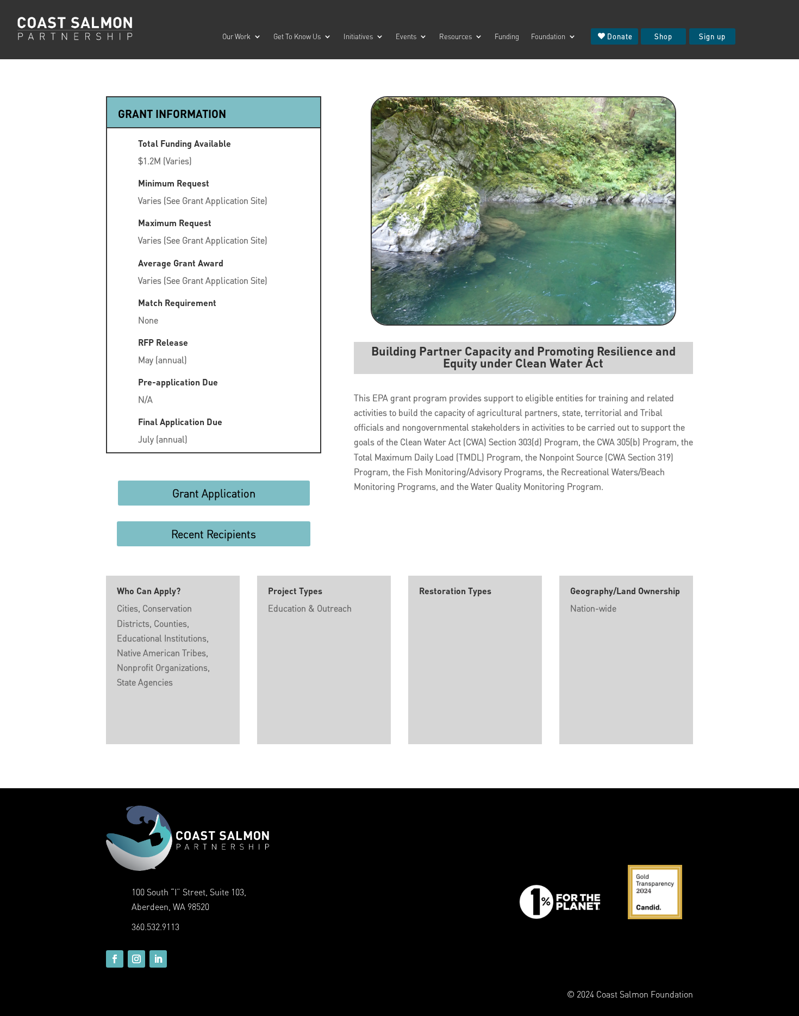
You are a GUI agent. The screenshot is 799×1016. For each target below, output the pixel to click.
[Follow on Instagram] (136, 959)
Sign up (712, 36)
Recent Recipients (213, 534)
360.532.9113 (155, 926)
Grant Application (213, 493)
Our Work (236, 37)
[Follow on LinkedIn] (158, 959)
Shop (663, 36)
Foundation (548, 37)
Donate (620, 36)
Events (406, 37)
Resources (455, 37)
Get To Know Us (297, 37)
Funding (507, 37)
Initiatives (358, 37)
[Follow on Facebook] (114, 959)
